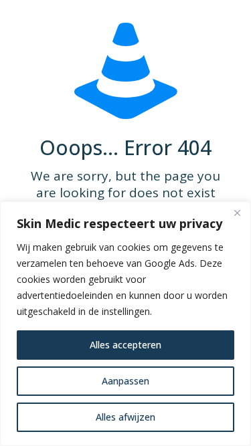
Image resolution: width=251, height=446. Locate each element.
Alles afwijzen (125, 417)
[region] (125, 323)
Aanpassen (125, 380)
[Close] (237, 213)
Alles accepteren (125, 344)
